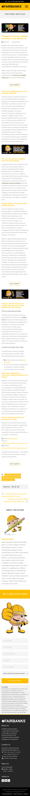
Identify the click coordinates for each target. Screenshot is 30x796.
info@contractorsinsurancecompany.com (15, 443)
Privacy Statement (7, 794)
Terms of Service (17, 794)
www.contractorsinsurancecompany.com (14, 448)
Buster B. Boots (16, 42)
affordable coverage (13, 475)
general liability (8, 480)
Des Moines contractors (11, 477)
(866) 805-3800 (20, 1)
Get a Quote (14, 85)
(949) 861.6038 (7, 758)
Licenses (25, 794)
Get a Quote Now (15, 681)
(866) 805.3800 (7, 756)
